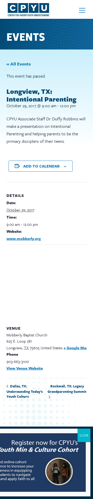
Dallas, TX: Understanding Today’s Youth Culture (24, 391)
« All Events (18, 64)
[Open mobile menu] (82, 10)
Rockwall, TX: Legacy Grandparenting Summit (67, 389)
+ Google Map (76, 348)
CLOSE (84, 435)
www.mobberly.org (23, 238)
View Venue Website (24, 368)
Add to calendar (41, 166)
